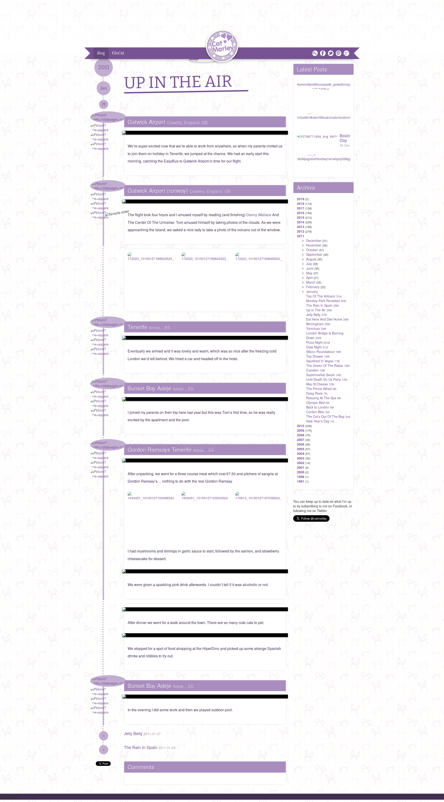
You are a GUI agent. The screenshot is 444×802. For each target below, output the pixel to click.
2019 (300, 199)
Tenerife (149, 327)
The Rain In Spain (150, 747)
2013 (300, 226)
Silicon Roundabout (323, 351)
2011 (300, 236)
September (314, 254)
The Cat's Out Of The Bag (328, 416)
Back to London (320, 407)
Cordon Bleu (318, 411)
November (313, 245)
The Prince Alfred (321, 388)
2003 (300, 458)
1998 (300, 476)
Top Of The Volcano (324, 296)
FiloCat (118, 53)
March (310, 282)
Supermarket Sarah (323, 374)
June (309, 268)
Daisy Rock (316, 393)
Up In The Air (319, 310)
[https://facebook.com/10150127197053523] (205, 635)
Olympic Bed (318, 402)
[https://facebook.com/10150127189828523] (205, 201)
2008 (300, 435)
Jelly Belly (142, 733)
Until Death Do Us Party (326, 379)
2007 (300, 439)
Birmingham (318, 323)
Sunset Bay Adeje (161, 388)
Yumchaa (316, 328)
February (313, 286)
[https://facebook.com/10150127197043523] (205, 571)
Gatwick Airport (168, 122)
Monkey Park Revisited (326, 300)
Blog (101, 53)
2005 (300, 448)
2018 (300, 203)
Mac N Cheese (320, 384)
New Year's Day (320, 421)
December (313, 240)
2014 (300, 222)
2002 (300, 462)
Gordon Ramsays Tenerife (171, 449)
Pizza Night (318, 342)
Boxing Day (346, 139)
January (312, 291)
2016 (300, 212)
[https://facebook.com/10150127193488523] (205, 399)
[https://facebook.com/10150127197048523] (205, 609)
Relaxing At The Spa (323, 398)
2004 (300, 453)
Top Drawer (318, 356)
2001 (300, 467)
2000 (300, 472)
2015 (300, 217)
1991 (300, 481)
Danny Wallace (258, 214)
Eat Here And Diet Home (327, 319)
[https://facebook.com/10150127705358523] (205, 696)
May (309, 273)
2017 (300, 208)
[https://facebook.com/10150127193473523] (205, 338)
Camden (315, 370)
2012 (300, 231)
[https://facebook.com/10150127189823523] (205, 132)
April (309, 277)
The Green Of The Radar (328, 365)
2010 (300, 425)
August (311, 259)
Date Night (317, 347)
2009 (300, 430)
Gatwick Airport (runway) (179, 190)
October (312, 249)
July (309, 263)
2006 (300, 444)
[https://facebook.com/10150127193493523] (205, 460)
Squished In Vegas (323, 361)
